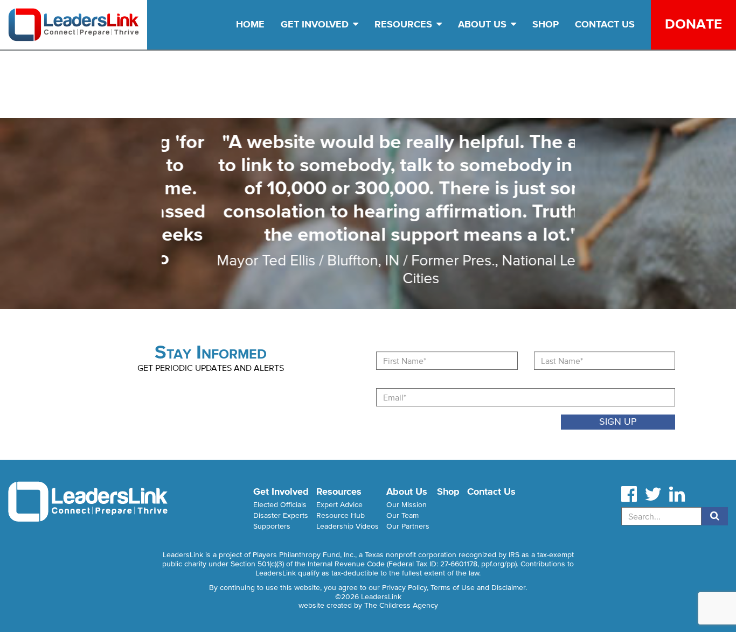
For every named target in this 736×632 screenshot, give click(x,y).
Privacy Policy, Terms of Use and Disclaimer (453, 588)
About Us (483, 24)
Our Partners (407, 526)
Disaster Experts (280, 515)
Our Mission (406, 505)
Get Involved (316, 24)
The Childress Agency (401, 605)
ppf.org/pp (498, 564)
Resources (404, 24)
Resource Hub (340, 515)
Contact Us (605, 24)
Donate (693, 23)
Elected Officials (280, 505)
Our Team (402, 515)
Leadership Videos (347, 526)
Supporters (271, 526)
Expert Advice (339, 505)
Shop (545, 24)
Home (250, 24)
